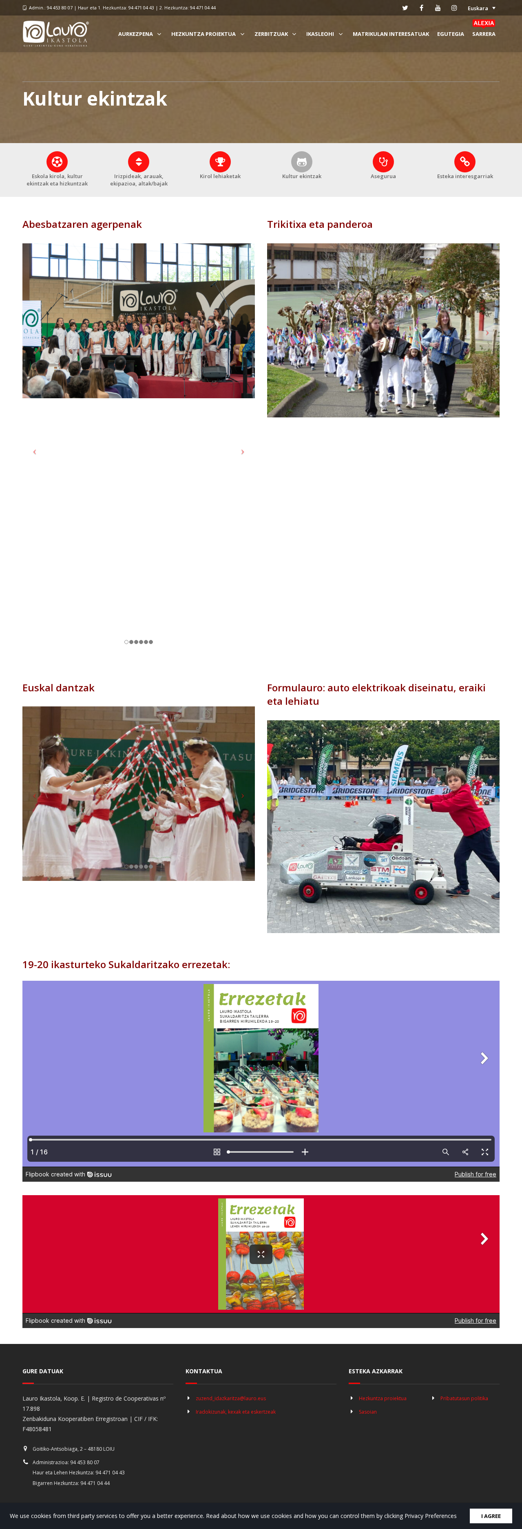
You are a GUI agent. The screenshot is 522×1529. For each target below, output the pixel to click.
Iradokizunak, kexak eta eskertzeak (236, 1411)
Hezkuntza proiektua (383, 1398)
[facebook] (421, 7)
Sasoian (368, 1411)
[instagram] (454, 7)
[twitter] (405, 7)
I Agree (491, 1516)
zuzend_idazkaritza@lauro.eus (231, 1398)
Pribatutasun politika (464, 1398)
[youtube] (438, 7)
